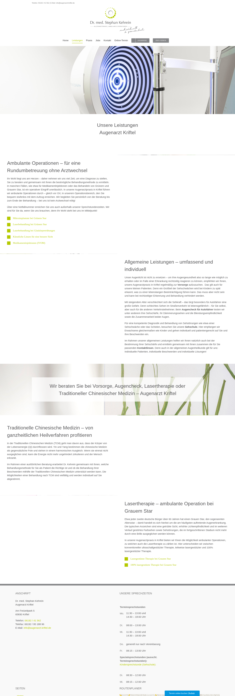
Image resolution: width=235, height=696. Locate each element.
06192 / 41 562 (43, 3)
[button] (58, 218)
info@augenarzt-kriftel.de (65, 3)
